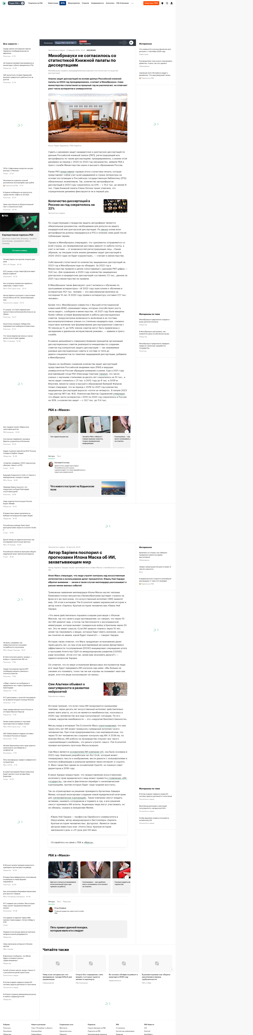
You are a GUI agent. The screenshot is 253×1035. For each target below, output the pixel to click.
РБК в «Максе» (59, 409)
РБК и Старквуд (9, 341)
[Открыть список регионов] (162, 3)
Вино (141, 571)
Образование (144, 66)
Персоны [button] (67, 901)
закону (104, 229)
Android (147, 1031)
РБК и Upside (8, 949)
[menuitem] (35, 3)
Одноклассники (66, 1031)
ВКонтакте (63, 1028)
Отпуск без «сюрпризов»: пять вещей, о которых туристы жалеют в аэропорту (89, 977)
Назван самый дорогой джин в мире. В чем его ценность (155, 567)
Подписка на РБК (94, 1031)
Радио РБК (14, 3)
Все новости (10, 44)
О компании (120, 1028)
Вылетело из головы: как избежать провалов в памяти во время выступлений (153, 554)
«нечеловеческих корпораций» (69, 797)
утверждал (119, 393)
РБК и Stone (7, 480)
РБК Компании (8, 432)
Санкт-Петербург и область (41, 1028)
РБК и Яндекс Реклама (11, 650)
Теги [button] (59, 456)
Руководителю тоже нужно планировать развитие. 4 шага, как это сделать (155, 62)
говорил (103, 373)
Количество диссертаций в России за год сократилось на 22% (71, 204)
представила (67, 171)
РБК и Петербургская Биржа (14, 896)
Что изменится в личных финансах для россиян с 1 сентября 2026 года (155, 50)
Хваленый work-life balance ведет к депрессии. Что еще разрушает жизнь (154, 74)
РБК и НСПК (7, 764)
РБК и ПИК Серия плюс (12, 288)
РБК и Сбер (146, 982)
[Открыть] (20, 3)
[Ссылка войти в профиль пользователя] (171, 3)
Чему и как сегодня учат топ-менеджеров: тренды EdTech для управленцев (57, 977)
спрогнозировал (107, 725)
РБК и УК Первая (9, 264)
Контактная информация (125, 1031)
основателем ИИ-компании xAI (86, 751)
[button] (162, 3)
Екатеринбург (36, 1031)
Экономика (7, 276)
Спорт (5, 173)
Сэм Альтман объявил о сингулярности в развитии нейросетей (68, 688)
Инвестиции (143, 54)
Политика (6, 56)
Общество (7, 68)
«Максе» (88, 842)
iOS (145, 1028)
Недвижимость (115, 980)
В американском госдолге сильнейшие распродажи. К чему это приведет (155, 579)
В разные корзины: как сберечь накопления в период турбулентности (156, 977)
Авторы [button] (51, 456)
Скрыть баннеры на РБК (97, 1028)
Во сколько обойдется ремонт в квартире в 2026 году (123, 976)
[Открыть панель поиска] (167, 3)
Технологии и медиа (10, 302)
